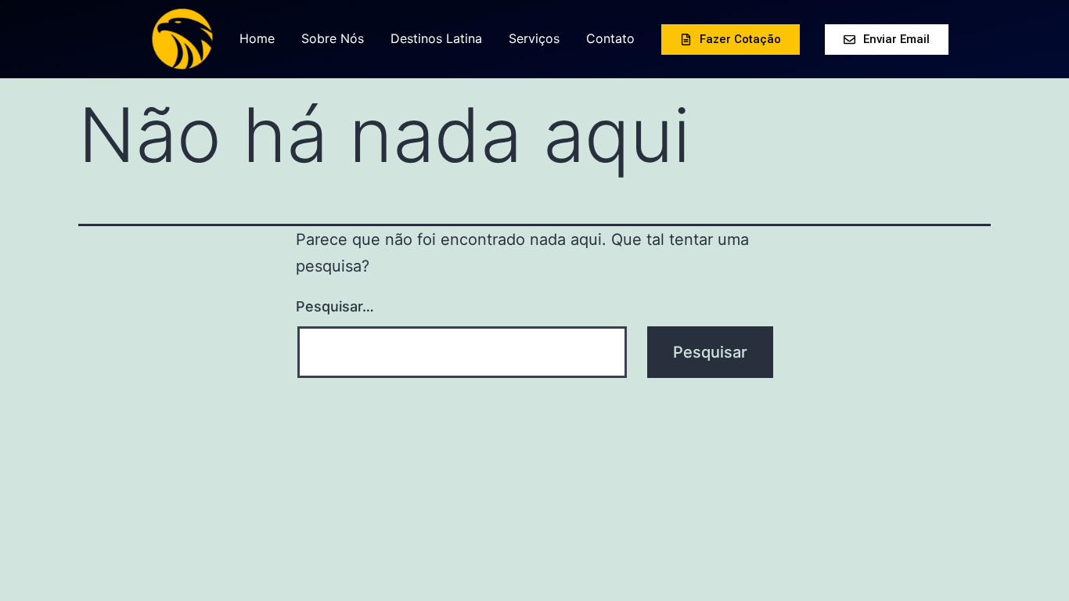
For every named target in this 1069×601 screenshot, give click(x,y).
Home (257, 38)
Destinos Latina (436, 38)
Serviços (534, 38)
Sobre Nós (332, 38)
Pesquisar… (335, 306)
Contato (610, 38)
